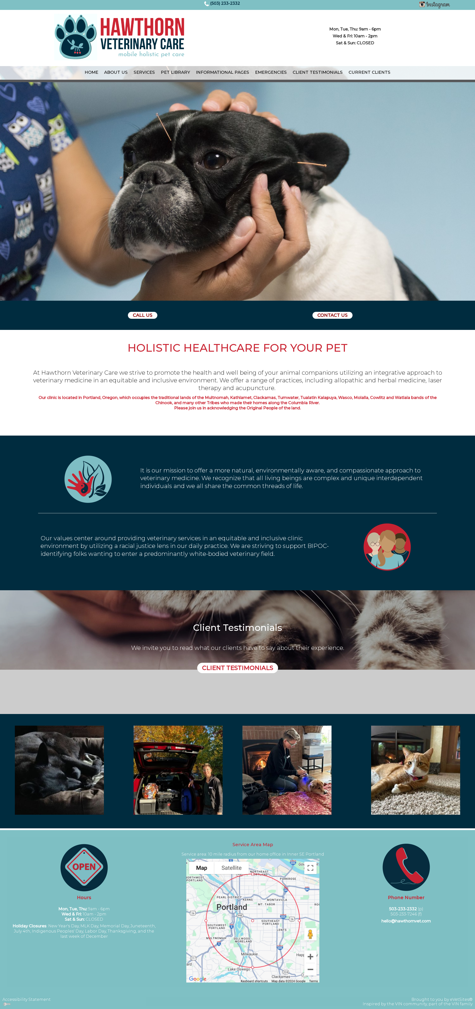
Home (91, 72)
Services (144, 72)
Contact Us (332, 315)
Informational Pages (222, 72)
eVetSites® (461, 999)
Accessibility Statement (26, 999)
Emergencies (271, 72)
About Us (116, 72)
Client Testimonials (318, 72)
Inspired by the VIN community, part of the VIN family (418, 1004)
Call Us (142, 315)
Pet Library (175, 72)
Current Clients (369, 72)
